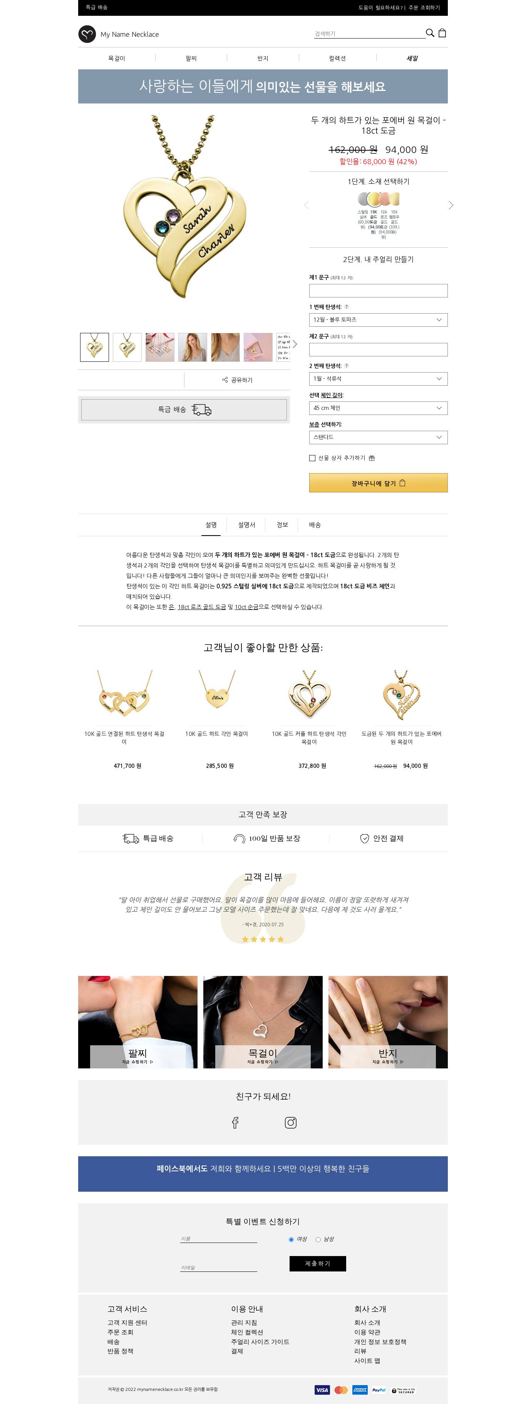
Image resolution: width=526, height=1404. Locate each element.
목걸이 (117, 58)
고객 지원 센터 (127, 1322)
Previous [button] (308, 205)
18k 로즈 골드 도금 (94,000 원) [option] (384, 224)
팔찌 (191, 58)
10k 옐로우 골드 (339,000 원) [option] (394, 222)
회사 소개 (370, 1309)
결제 (237, 1351)
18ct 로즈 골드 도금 (202, 607)
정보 (282, 525)
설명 (211, 525)
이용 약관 (367, 1332)
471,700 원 (128, 766)
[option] (182, 8)
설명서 (246, 525)
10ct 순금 (246, 607)
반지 (263, 58)
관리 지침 (244, 1322)
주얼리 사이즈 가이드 (260, 1342)
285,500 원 (220, 766)
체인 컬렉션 (247, 1332)
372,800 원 (312, 766)
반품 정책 (120, 1351)
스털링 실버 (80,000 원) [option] (363, 219)
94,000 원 (415, 766)
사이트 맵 (367, 1360)
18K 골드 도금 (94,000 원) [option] (373, 222)
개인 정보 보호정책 (380, 1342)
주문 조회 (120, 1332)
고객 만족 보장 (263, 815)
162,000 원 (385, 766)
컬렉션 (337, 58)
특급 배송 (158, 838)
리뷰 (360, 1351)
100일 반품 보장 (274, 838)
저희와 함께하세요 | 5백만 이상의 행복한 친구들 (263, 1169)
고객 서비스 (127, 1309)
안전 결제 (388, 838)
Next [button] (449, 205)
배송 (315, 525)
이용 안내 (247, 1309)
